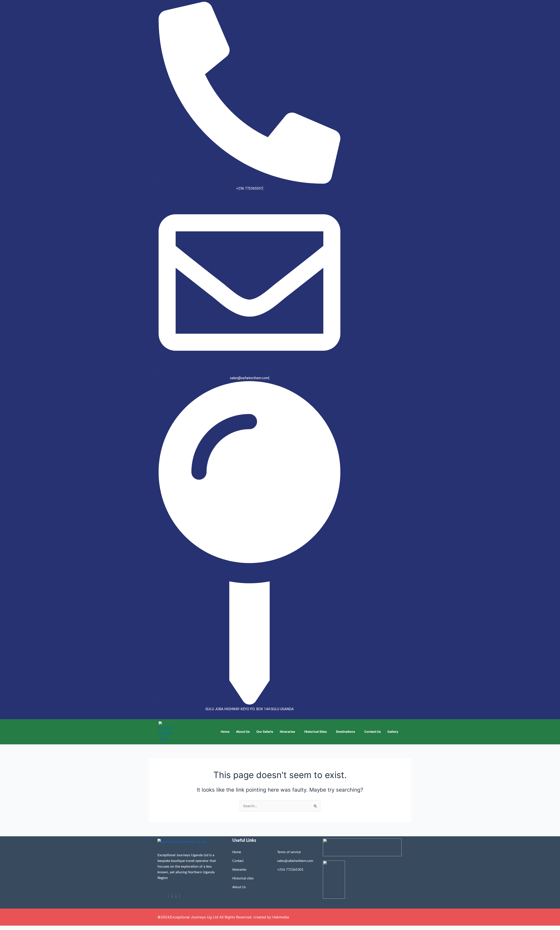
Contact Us (372, 731)
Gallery (392, 731)
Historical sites (315, 731)
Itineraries (287, 731)
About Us (243, 731)
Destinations (345, 731)
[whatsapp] (172, 896)
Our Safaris (264, 731)
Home (225, 731)
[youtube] (175, 896)
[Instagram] (179, 896)
